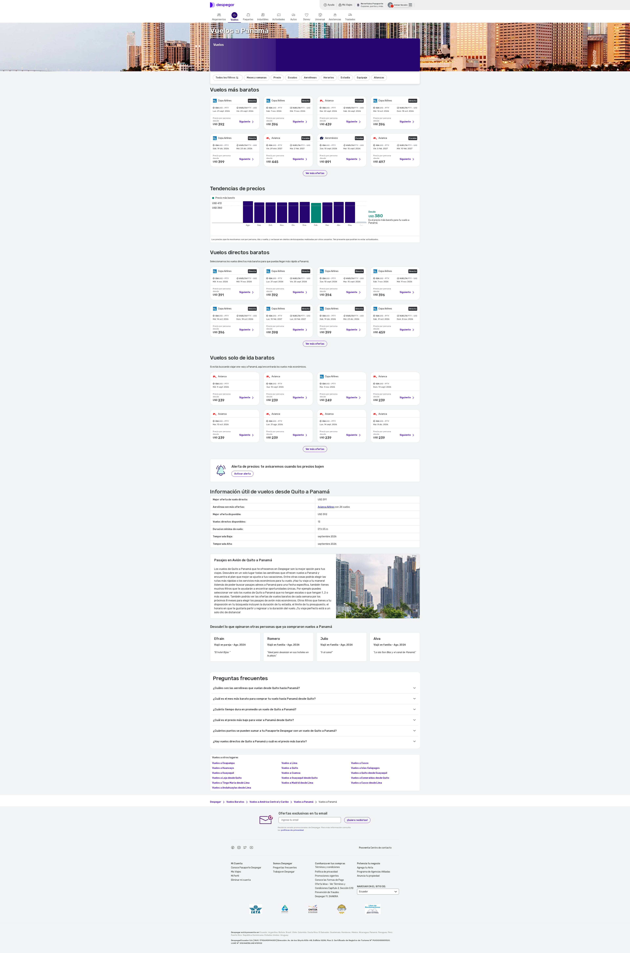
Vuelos (234, 20)
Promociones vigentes (327, 875)
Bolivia (282, 932)
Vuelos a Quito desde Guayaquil (369, 773)
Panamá (373, 932)
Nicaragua (364, 932)
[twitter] (245, 848)
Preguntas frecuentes (285, 867)
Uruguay (284, 935)
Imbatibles (262, 19)
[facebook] (232, 848)
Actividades (278, 19)
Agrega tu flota (365, 867)
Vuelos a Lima (289, 763)
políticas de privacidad (292, 830)
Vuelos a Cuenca (291, 773)
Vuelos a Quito (290, 768)
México (355, 932)
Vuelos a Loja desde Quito (227, 778)
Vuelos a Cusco (359, 763)
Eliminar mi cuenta (241, 880)
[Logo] (222, 5)
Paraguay (382, 932)
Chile (294, 932)
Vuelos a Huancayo (223, 768)
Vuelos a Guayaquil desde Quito (300, 778)
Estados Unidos (271, 935)
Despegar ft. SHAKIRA (326, 896)
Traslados (350, 19)
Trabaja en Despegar (283, 871)
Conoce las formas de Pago (329, 880)
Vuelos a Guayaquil (223, 773)
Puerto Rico (236, 935)
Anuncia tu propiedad (368, 875)
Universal (320, 19)
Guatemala (335, 932)
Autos (293, 19)
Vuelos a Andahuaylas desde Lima (231, 788)
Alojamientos (219, 19)
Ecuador (263, 932)
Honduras (346, 932)
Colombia (302, 932)
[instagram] (239, 848)
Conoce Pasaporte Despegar (246, 867)
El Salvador (324, 932)
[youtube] (251, 848)
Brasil (288, 932)
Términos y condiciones (327, 867)
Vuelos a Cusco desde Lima (366, 783)
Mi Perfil (235, 875)
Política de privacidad (326, 871)
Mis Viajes (236, 871)
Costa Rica (312, 932)
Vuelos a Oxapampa (223, 763)
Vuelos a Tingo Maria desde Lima (231, 783)
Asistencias (335, 19)
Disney (306, 19)
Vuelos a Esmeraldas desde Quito (370, 778)
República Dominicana (253, 935)
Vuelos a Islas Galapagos (365, 768)
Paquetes (248, 19)
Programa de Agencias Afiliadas (373, 871)
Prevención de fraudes (327, 892)
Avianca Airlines (326, 507)
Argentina (273, 932)
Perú (390, 932)
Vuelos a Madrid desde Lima (297, 783)
